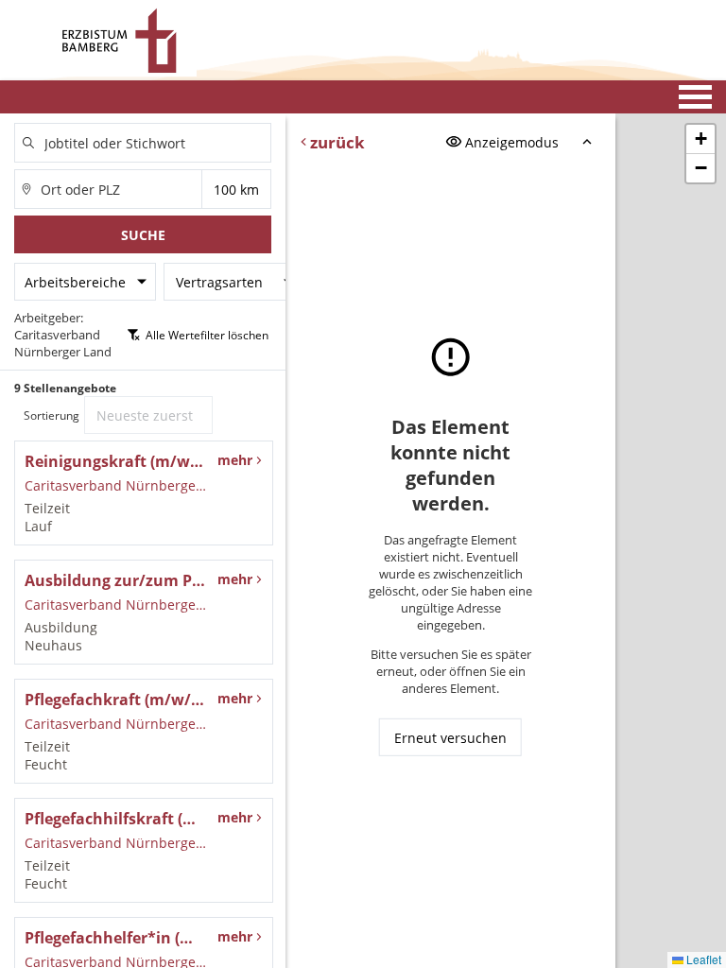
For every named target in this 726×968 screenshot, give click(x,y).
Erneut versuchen (450, 738)
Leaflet (702, 959)
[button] (700, 139)
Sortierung (51, 415)
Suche (143, 235)
